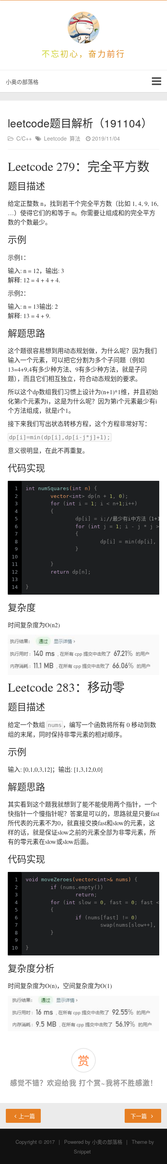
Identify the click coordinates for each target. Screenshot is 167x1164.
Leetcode (55, 138)
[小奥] (83, 27)
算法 (75, 138)
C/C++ (24, 138)
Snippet (82, 1151)
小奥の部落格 (22, 81)
